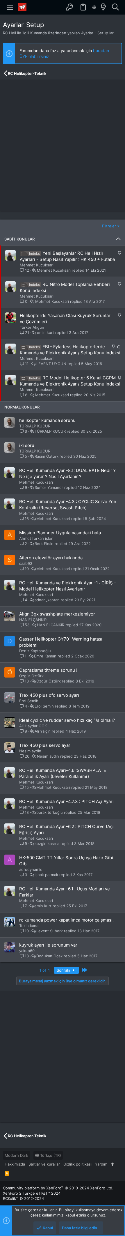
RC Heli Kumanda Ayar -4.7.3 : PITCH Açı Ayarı (66, 801)
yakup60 (27, 950)
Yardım (101, 1164)
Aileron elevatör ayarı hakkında (51, 557)
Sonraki (64, 970)
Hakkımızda (15, 1164)
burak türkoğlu (49, 812)
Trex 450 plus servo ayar (44, 745)
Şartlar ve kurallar (44, 1164)
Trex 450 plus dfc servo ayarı (49, 695)
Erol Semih (28, 701)
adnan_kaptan (47, 600)
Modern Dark (16, 1155)
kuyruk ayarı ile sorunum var (48, 945)
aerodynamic (30, 869)
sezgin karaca (47, 844)
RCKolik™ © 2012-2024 (23, 1198)
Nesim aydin (30, 751)
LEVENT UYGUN (51, 364)
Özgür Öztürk (31, 675)
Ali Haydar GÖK (33, 726)
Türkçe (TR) (50, 1155)
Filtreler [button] (109, 226)
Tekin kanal (29, 925)
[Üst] (112, 1164)
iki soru (26, 445)
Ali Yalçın (43, 731)
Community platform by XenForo (58, 1188)
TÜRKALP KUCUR (34, 426)
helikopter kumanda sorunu (47, 420)
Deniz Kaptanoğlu (35, 650)
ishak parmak (46, 875)
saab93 (25, 563)
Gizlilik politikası (77, 1164)
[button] (10, 7)
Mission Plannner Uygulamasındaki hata (60, 532)
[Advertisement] (62, 145)
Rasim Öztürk (46, 456)
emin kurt (45, 333)
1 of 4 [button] (45, 970)
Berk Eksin (44, 544)
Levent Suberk (49, 931)
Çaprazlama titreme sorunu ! (48, 670)
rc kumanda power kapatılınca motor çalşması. (66, 920)
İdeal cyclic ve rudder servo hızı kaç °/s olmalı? (67, 720)
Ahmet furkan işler (36, 538)
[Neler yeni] (103, 7)
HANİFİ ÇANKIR (33, 619)
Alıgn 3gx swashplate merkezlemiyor (57, 614)
